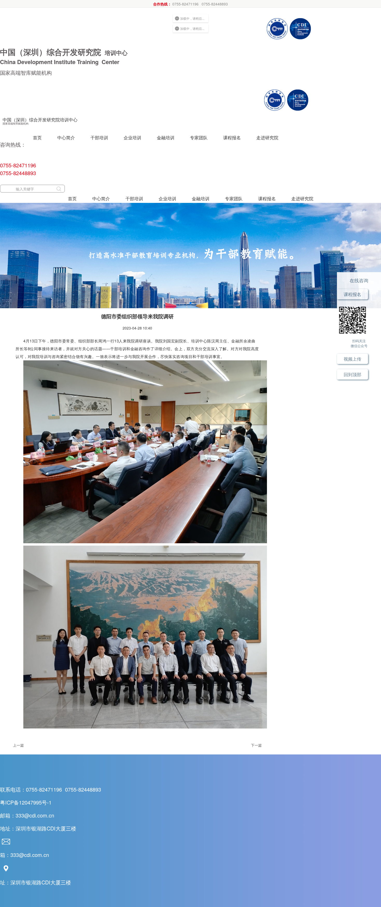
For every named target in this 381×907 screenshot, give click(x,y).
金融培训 (165, 137)
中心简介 (66, 137)
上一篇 (18, 745)
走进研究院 (267, 137)
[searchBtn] (59, 189)
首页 (37, 137)
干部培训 (99, 137)
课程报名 (232, 137)
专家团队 (199, 137)
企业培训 (132, 137)
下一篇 (256, 745)
